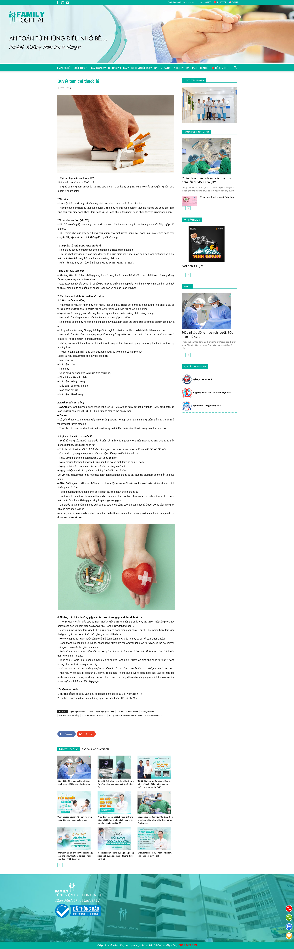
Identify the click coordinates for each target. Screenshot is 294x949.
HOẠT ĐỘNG (97, 67)
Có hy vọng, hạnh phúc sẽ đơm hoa (217, 197)
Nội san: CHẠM (193, 266)
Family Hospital (147, 711)
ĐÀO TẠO (191, 67)
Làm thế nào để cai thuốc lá (94, 715)
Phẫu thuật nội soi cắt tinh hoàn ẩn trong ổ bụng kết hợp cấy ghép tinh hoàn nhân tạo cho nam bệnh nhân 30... (115, 820)
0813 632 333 (187, 945)
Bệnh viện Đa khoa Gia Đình (81, 711)
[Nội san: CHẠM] (209, 244)
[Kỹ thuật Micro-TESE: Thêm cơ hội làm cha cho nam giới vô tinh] (156, 838)
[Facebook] (57, 2)
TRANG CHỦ (63, 67)
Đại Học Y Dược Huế (202, 379)
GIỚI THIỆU (79, 67)
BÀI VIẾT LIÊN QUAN (68, 749)
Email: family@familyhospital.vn (181, 2)
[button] (235, 68)
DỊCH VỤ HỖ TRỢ (140, 67)
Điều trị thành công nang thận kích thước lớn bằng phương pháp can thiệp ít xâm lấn (116, 784)
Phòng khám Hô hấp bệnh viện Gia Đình (125, 715)
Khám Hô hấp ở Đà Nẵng (69, 715)
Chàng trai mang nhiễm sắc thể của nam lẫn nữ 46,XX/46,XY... (206, 180)
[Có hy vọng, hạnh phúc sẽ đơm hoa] (189, 201)
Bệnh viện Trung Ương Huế (207, 405)
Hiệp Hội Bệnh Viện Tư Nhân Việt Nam (212, 392)
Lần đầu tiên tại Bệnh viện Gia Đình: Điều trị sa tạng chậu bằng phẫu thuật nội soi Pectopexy (155, 820)
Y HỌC (177, 67)
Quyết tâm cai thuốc (153, 715)
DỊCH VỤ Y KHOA (117, 67)
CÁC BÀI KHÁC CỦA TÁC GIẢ (95, 749)
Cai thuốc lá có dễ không (128, 711)
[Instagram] (62, 2)
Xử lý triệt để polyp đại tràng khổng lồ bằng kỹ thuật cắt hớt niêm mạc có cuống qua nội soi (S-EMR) (154, 784)
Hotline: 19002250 (204, 2)
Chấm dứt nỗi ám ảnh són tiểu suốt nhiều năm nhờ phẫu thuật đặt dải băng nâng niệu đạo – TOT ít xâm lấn (75, 856)
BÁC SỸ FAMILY (162, 67)
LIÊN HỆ (204, 67)
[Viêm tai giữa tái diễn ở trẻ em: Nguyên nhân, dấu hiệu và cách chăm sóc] (75, 802)
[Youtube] (67, 2)
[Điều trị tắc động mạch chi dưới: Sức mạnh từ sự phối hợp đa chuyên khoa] (75, 767)
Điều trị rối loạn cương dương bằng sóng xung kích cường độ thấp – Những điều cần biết (116, 856)
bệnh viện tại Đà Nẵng (105, 711)
